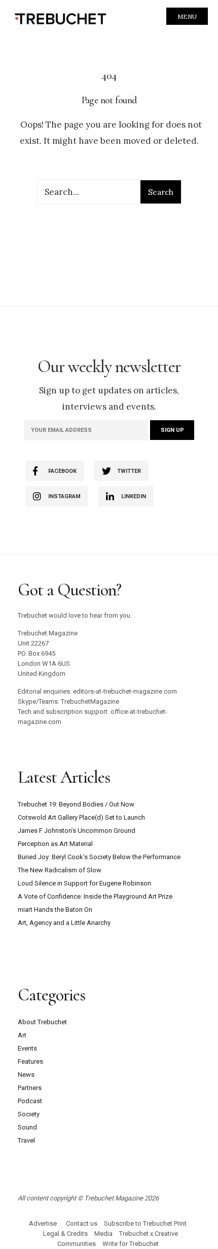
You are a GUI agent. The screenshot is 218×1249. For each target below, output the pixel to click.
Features (30, 1061)
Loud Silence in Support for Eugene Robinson (84, 883)
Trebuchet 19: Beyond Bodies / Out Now (76, 804)
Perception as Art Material (55, 844)
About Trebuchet (42, 1022)
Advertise (43, 1223)
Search (160, 192)
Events (27, 1048)
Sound (27, 1127)
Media (103, 1233)
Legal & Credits (65, 1233)
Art (22, 1035)
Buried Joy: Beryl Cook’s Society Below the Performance (99, 857)
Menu (187, 16)
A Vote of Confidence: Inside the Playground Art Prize (95, 896)
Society (29, 1114)
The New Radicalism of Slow (59, 870)
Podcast (30, 1101)
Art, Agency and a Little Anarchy (64, 922)
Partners (30, 1088)
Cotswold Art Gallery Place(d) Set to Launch (81, 817)
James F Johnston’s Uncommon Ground (76, 830)
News (26, 1074)
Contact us (81, 1223)
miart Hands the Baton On (55, 909)
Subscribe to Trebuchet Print (145, 1223)
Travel (26, 1140)
